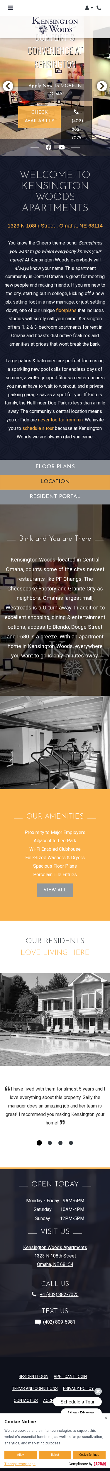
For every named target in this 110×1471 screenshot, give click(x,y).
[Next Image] (102, 86)
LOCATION (55, 482)
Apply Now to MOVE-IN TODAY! (60, 90)
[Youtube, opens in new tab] (61, 148)
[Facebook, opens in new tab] (49, 148)
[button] (89, 7)
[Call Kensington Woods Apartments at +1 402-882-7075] (99, 7)
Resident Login (33, 1376)
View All (55, 890)
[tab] (39, 1143)
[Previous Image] (8, 86)
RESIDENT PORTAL (55, 496)
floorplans (66, 310)
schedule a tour (38, 428)
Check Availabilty (40, 116)
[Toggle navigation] (10, 7)
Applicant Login (70, 1376)
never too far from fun (60, 420)
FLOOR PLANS (55, 467)
